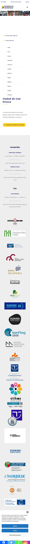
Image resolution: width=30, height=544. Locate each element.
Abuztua (9, 95)
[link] (27, 7)
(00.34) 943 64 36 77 (15, 159)
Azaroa (9, 56)
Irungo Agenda (9, 40)
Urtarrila (9, 64)
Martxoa (9, 73)
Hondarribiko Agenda (11, 35)
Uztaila (9, 90)
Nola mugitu (3, 1)
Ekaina (9, 86)
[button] (27, 512)
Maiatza (9, 82)
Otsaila (9, 69)
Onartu (15, 526)
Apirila (9, 77)
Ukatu (15, 530)
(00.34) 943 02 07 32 (15, 201)
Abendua (9, 60)
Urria (8, 52)
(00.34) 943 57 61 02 (15, 174)
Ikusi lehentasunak (15, 535)
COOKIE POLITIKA (14, 540)
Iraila (8, 47)
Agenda (27, 1)
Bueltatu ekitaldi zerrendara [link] (15, 125)
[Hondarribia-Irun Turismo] (7, 7)
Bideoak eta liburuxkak (16, 1)
